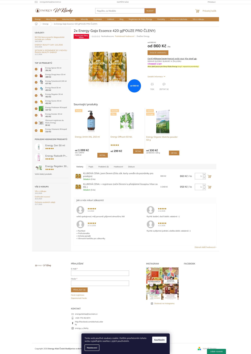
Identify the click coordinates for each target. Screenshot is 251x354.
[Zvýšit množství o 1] (204, 174)
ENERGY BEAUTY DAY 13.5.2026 (49, 45)
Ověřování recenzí (42, 197)
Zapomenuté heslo (79, 298)
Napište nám (123, 2)
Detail (102, 155)
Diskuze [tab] (131, 166)
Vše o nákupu (40, 191)
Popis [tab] (91, 166)
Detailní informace (155, 76)
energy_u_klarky (81, 328)
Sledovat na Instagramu (164, 303)
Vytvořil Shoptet (209, 348)
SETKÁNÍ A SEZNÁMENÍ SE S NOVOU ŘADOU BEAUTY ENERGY (51, 51)
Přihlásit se (79, 290)
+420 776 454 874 (82, 318)
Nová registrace (77, 295)
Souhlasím (159, 339)
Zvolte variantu (158, 53)
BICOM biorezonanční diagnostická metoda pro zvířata (49, 38)
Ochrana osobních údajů (45, 202)
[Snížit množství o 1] (204, 177)
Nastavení (92, 347)
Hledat (150, 11)
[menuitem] (37, 19)
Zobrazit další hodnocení (205, 247)
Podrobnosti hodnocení (124, 36)
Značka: (143, 36)
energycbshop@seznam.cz (86, 314)
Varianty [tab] (79, 166)
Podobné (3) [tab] (103, 166)
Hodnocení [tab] (118, 166)
